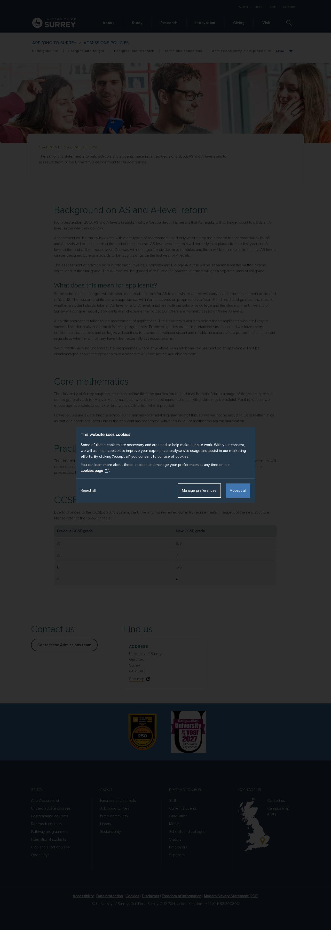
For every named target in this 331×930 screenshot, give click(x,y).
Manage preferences (199, 490)
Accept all (238, 490)
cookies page (92, 470)
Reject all (88, 490)
